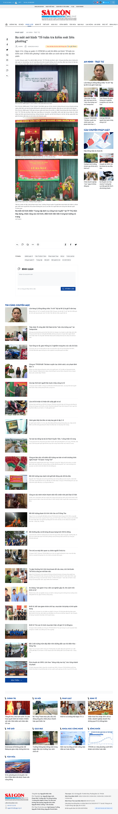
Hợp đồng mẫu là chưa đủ (93, 151)
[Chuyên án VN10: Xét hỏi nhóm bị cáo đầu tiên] (106, 158)
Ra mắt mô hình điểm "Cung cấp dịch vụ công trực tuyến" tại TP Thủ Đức (46, 211)
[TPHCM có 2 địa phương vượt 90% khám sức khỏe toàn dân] (100, 738)
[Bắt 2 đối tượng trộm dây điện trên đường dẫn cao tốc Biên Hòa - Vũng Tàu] (16, 650)
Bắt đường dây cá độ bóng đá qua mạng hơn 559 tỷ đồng (50, 532)
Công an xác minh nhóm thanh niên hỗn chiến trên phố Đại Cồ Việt (53, 495)
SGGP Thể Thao (50, 6)
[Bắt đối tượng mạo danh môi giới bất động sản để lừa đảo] (16, 482)
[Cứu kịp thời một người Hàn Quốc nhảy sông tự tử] (16, 389)
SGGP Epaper (79, 6)
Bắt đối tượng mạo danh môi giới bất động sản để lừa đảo (50, 476)
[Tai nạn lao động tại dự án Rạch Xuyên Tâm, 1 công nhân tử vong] (16, 445)
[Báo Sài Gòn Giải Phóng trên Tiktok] (100, 2)
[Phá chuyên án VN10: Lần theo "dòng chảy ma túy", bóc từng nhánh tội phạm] (16, 668)
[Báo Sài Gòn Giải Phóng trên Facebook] (95, 2)
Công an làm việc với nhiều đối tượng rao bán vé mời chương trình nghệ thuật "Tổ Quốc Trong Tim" (52, 458)
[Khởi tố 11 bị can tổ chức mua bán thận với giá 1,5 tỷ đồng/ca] (16, 631)
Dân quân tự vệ (55, 260)
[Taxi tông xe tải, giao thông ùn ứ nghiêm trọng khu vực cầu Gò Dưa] (16, 352)
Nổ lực (62, 256)
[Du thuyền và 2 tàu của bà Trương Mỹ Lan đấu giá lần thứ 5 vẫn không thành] (106, 175)
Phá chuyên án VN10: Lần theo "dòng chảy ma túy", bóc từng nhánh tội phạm (53, 663)
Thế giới (46, 24)
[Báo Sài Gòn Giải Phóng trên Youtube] (97, 2)
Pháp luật (29, 24)
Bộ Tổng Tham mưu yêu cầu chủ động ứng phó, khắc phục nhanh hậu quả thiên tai (44, 719)
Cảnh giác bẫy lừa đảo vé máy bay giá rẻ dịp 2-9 (46, 420)
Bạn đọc (81, 24)
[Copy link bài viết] (7, 65)
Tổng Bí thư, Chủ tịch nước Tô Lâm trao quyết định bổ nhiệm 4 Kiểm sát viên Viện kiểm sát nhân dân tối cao (17, 720)
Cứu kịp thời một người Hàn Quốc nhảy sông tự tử (47, 383)
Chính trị (13, 24)
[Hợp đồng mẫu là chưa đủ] (98, 140)
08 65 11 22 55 (11, 805)
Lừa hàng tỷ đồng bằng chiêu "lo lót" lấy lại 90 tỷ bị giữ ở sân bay (52, 308)
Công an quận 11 (29, 260)
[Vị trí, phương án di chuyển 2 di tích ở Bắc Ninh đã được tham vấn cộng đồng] (17, 766)
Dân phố (46, 260)
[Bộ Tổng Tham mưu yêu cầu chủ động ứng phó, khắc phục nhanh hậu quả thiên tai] (45, 708)
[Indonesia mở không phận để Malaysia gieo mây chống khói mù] (17, 738)
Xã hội (21, 24)
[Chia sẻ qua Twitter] (7, 50)
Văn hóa (73, 24)
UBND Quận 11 (29, 256)
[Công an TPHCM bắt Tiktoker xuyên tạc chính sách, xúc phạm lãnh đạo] (16, 370)
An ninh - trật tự (33, 32)
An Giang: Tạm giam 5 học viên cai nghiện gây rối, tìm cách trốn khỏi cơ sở (52, 589)
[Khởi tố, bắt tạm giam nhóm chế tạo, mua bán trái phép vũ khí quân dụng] (16, 612)
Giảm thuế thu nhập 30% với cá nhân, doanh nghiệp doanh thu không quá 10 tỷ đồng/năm (99, 719)
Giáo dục (54, 24)
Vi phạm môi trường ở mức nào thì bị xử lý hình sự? (91, 166)
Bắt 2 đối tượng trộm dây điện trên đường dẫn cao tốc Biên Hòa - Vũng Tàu (52, 645)
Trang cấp (39, 260)
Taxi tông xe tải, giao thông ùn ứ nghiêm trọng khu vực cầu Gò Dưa (53, 346)
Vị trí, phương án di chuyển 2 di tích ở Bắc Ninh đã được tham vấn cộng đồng (17, 777)
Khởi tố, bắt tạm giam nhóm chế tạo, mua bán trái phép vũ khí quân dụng (53, 607)
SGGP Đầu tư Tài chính (62, 6)
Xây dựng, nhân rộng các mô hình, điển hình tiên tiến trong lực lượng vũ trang (45, 215)
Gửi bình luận (69, 289)
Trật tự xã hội (70, 256)
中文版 (72, 6)
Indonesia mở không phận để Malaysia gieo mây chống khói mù (17, 748)
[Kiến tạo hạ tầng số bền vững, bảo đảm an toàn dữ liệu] (72, 738)
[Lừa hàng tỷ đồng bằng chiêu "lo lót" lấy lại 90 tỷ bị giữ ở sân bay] (16, 314)
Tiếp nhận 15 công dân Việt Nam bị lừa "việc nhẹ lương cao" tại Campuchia (51, 328)
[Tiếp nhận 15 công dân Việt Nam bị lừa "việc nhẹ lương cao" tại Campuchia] (16, 333)
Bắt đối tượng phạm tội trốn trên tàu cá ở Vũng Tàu (47, 513)
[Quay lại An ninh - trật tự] (7, 76)
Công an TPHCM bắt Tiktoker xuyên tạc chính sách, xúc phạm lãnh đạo (53, 365)
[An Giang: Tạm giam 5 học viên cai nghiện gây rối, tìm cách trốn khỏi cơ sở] (16, 594)
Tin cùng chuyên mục (17, 304)
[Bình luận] (7, 70)
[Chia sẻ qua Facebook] (7, 44)
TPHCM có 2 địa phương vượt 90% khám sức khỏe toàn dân (100, 748)
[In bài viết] (7, 60)
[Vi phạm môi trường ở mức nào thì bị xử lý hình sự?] (91, 158)
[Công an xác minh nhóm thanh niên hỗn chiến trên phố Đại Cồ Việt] (16, 501)
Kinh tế (38, 24)
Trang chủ (6, 24)
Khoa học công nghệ (72, 728)
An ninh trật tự (66, 260)
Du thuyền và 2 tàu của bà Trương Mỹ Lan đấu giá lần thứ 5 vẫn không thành (106, 185)
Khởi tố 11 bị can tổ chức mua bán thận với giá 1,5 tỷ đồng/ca (50, 625)
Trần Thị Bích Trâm (40, 256)
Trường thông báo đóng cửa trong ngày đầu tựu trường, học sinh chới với (45, 749)
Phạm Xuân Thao (53, 256)
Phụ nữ (105, 24)
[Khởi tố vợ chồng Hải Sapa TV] (72, 708)
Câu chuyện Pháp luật (97, 129)
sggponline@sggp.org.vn (14, 808)
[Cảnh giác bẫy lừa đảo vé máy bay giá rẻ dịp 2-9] (16, 426)
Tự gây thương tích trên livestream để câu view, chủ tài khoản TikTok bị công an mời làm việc (51, 570)
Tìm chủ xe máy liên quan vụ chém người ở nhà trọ (47, 551)
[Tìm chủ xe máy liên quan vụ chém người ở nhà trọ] (16, 556)
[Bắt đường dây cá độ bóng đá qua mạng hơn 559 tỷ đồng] (16, 538)
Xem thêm (15, 680)
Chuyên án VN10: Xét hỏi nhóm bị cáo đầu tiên (106, 166)
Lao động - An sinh (93, 24)
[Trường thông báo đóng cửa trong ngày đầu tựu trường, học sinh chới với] (45, 738)
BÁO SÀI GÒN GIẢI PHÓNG (59, 14)
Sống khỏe (64, 24)
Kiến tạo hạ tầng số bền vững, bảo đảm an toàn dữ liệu (72, 748)
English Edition (39, 6)
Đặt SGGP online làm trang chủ (104, 808)
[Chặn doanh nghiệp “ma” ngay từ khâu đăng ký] (91, 175)
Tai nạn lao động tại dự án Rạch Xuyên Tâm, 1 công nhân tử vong (52, 439)
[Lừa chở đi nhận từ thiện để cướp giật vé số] (16, 408)
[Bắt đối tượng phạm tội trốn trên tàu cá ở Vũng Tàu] (16, 519)
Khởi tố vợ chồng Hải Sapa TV (71, 717)
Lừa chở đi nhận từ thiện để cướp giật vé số (45, 402)
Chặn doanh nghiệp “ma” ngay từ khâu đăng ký (90, 184)
